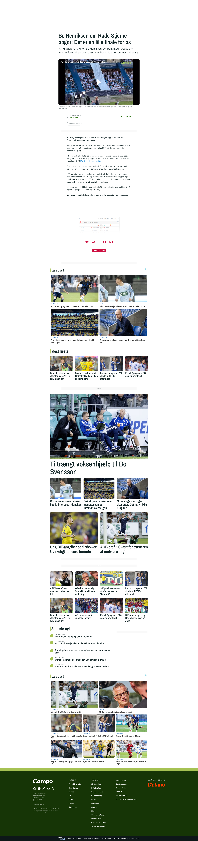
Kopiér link (127, 116)
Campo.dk (36, 793)
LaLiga (93, 799)
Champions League (98, 815)
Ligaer (71, 799)
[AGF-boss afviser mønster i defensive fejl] (61, 578)
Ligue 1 (94, 811)
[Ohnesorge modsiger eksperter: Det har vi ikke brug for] (132, 488)
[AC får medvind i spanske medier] (86, 605)
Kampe (71, 792)
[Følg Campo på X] (53, 788)
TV (70, 796)
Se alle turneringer (98, 826)
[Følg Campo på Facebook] (39, 788)
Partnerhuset (44, 810)
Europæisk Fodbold (74, 124)
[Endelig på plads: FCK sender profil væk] (136, 363)
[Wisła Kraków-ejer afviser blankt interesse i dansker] (65, 488)
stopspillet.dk (106, 838)
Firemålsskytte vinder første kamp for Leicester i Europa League (102, 195)
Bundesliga (95, 803)
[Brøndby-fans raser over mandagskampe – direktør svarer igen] (99, 488)
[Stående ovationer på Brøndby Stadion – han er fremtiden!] (86, 363)
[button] (99, 82)
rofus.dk (125, 838)
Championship (96, 796)
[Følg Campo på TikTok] (43, 788)
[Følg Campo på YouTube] (48, 788)
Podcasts (72, 803)
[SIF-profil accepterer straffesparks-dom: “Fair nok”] (111, 578)
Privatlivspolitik (121, 796)
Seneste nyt (73, 788)
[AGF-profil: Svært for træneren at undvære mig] (124, 528)
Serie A (94, 807)
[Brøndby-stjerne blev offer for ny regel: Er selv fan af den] (61, 363)
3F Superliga (96, 784)
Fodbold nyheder (75, 784)
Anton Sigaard (73, 117)
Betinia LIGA (96, 788)
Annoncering (121, 780)
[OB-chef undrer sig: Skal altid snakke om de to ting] (86, 578)
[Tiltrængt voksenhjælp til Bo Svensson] (99, 426)
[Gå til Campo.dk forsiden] (43, 784)
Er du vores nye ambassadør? (127, 799)
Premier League (97, 792)
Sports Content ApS (39, 795)
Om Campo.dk (121, 784)
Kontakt (119, 792)
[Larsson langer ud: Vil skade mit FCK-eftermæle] (111, 363)
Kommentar (73, 807)
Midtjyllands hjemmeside (90, 161)
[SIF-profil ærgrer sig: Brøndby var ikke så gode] (136, 605)
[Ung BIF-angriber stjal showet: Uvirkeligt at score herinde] (74, 528)
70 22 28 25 (96, 838)
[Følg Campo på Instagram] (34, 788)
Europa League (96, 819)
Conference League (98, 823)
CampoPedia (121, 788)
